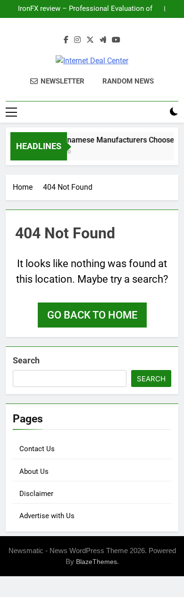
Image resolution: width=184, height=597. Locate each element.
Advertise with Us (47, 516)
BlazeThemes (96, 561)
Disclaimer (36, 493)
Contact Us (37, 449)
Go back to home (92, 315)
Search (26, 360)
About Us (34, 471)
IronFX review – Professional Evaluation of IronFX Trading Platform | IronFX (85, 9)
